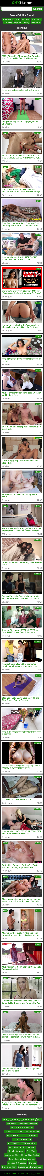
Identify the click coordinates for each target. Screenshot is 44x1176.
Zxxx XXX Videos (29, 1135)
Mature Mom (13, 1135)
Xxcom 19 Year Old (22, 1139)
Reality (26, 22)
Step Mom (36, 19)
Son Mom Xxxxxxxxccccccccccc (22, 1124)
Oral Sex (32, 1163)
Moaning (25, 19)
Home (7, 1174)
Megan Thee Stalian (30, 1155)
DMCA (21, 1174)
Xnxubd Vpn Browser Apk (30, 1167)
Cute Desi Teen (9, 1167)
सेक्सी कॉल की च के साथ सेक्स (22, 1127)
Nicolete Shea (32, 1131)
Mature (17, 22)
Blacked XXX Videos (17, 1163)
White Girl (36, 22)
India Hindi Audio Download (22, 1147)
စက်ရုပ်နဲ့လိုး (36, 1120)
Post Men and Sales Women (22, 1159)
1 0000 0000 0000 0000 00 (16, 1120)
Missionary (8, 19)
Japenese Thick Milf (14, 1131)
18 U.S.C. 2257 (33, 1174)
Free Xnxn (31, 1151)
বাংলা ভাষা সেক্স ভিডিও (12, 1155)
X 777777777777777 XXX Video (22, 1143)
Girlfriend (7, 22)
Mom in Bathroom (16, 1151)
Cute (17, 19)
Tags (14, 1174)
